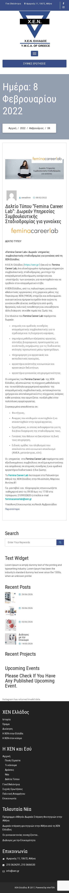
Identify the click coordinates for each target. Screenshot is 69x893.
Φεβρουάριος (36, 128)
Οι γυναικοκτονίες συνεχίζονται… (21, 835)
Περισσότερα (12, 509)
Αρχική (12, 128)
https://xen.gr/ (32, 264)
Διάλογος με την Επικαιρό (24, 637)
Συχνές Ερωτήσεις (13, 789)
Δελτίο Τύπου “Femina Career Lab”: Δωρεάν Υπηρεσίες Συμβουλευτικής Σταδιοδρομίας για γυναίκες (34, 213)
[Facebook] (63, 3)
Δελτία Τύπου (12, 779)
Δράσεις (9, 769)
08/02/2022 (41, 197)
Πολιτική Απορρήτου (14, 793)
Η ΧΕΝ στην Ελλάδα (13, 733)
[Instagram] (63, 7)
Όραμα (6, 724)
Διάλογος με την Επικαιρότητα (19, 840)
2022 (22, 128)
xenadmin (26, 197)
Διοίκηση (8, 728)
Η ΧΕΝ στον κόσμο (12, 738)
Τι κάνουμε (11, 765)
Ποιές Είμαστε (12, 760)
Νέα (7, 774)
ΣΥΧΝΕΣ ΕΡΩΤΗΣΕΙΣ (34, 63)
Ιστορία (7, 719)
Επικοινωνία (9, 798)
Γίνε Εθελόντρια (13, 4)
